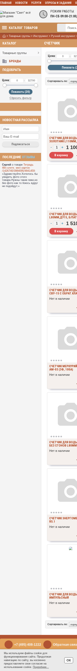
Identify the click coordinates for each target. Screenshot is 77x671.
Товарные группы (14, 53)
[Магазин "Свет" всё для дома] (16, 14)
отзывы (28, 157)
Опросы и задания (58, 2)
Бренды (15, 61)
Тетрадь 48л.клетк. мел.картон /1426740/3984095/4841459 (18, 167)
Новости (21, 2)
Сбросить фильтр (20, 97)
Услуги (36, 2)
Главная (5, 2)
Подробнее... (41, 667)
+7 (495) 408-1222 (27, 644)
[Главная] (4, 35)
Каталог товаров (23, 28)
